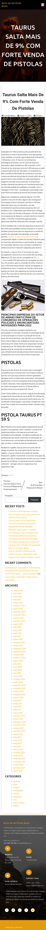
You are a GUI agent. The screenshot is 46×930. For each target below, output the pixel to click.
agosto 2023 (18, 698)
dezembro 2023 (19, 685)
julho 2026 (17, 593)
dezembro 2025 (19, 612)
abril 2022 (17, 746)
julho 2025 (17, 627)
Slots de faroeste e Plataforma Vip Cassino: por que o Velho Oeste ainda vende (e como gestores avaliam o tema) (24, 554)
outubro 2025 (18, 618)
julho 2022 (17, 737)
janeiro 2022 (18, 756)
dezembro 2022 (19, 722)
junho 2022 (17, 740)
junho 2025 (17, 630)
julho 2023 (17, 701)
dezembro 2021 (19, 759)
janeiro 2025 (18, 646)
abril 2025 (17, 636)
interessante (18, 791)
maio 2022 (17, 743)
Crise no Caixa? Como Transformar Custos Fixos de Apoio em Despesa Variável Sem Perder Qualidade (22, 524)
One (15, 800)
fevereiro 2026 (19, 606)
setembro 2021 (19, 768)
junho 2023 (17, 704)
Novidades (17, 797)
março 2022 (18, 750)
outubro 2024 (18, 655)
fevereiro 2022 (19, 753)
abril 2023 (17, 710)
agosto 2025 (18, 624)
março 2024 (18, 676)
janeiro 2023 (18, 719)
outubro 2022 (18, 728)
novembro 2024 (19, 652)
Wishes (16, 806)
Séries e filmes (19, 803)
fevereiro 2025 (19, 642)
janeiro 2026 (18, 609)
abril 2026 (17, 600)
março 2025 (18, 639)
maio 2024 (17, 670)
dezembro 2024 (19, 649)
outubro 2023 (18, 691)
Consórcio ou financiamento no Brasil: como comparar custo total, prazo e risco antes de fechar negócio (24, 514)
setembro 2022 (19, 731)
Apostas (16, 781)
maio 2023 (17, 707)
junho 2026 (17, 597)
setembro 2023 (19, 694)
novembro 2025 (19, 615)
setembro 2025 (19, 621)
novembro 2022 (19, 725)
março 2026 (18, 603)
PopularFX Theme (37, 922)
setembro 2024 (19, 658)
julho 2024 (17, 664)
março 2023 (18, 713)
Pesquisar (9, 496)
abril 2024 (17, 673)
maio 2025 (17, 633)
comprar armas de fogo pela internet (22, 237)
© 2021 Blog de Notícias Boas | (17, 922)
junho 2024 (17, 667)
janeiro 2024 (18, 682)
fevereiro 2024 (19, 679)
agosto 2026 (18, 590)
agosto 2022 (18, 734)
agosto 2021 (18, 771)
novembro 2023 (19, 688)
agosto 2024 (18, 661)
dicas (11, 475)
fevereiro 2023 (19, 716)
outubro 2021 (18, 765)
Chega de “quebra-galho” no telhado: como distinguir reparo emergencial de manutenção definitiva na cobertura (23, 533)
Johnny (16, 794)
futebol (16, 788)
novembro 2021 (19, 762)
